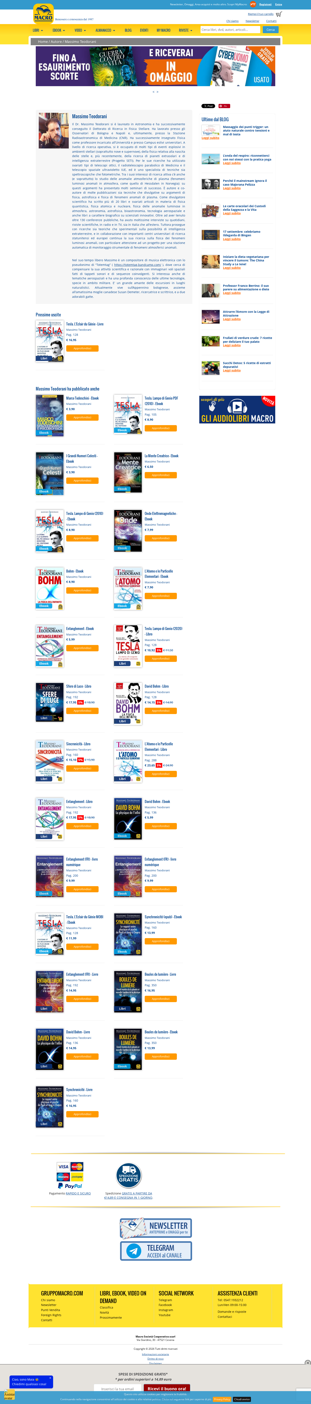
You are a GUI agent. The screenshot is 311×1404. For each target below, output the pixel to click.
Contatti (271, 21)
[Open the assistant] (9, 1394)
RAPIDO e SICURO (78, 1193)
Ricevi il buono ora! (167, 1389)
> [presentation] (157, 92)
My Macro (164, 30)
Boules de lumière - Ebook (161, 1031)
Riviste (184, 30)
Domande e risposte (232, 1312)
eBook (57, 30)
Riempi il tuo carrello (261, 14)
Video (79, 30)
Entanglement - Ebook (80, 628)
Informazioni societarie (155, 1354)
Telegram (165, 1300)
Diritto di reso (155, 1358)
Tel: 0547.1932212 (230, 1300)
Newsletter (252, 21)
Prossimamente (111, 1318)
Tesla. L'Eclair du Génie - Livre (84, 323)
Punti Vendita (50, 1310)
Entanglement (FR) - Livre (82, 974)
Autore (56, 41)
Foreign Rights (51, 1315)
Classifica (106, 1307)
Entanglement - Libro (79, 801)
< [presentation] (153, 92)
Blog (128, 30)
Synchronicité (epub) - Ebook (163, 916)
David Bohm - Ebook (157, 801)
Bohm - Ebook (75, 571)
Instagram (166, 1310)
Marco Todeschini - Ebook (82, 398)
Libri (36, 30)
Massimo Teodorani (80, 41)
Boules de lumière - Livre (160, 974)
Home (43, 41)
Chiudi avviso (242, 1399)
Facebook (165, 1305)
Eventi (144, 30)
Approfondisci (82, 348)
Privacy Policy (222, 1399)
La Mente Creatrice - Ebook (162, 455)
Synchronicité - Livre (79, 1089)
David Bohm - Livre (78, 1031)
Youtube (165, 1315)
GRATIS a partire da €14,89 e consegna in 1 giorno (128, 1195)
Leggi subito (210, 138)
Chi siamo (232, 21)
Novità (104, 1312)
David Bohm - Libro (157, 686)
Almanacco (104, 30)
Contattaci (225, 1317)
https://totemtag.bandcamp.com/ (137, 265)
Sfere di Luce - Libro (78, 686)
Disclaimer (155, 1363)
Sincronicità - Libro (78, 743)
